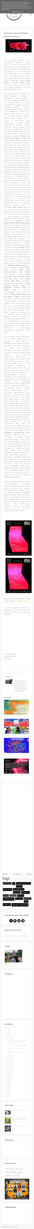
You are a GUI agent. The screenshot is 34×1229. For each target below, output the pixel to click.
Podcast (26, 901)
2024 (7, 1032)
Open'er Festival (7, 889)
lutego (9, 1072)
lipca (9, 1061)
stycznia (9, 1074)
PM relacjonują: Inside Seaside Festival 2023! (17, 1040)
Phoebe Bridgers (27, 898)
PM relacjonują (8, 899)
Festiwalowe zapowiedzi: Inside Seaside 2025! (14, 774)
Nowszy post (5, 874)
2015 (7, 1090)
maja (9, 1066)
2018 (7, 1084)
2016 (7, 1088)
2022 (7, 1076)
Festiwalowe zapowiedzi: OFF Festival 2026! (14, 716)
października (10, 1055)
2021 (7, 1078)
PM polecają (5, 895)
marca (9, 1070)
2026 (7, 1028)
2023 (7, 1034)
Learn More (14, 11)
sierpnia (9, 1059)
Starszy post (29, 874)
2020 (7, 1080)
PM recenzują (20, 895)
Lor (14, 883)
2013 (7, 1094)
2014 (7, 1092)
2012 (7, 1096)
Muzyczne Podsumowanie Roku (23, 883)
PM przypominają (13, 895)
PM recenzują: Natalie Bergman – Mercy (20, 1110)
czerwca (9, 1064)
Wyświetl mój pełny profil (10, 965)
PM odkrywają (25, 892)
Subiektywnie (6, 904)
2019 (7, 1082)
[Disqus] (17, 808)
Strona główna (17, 874)
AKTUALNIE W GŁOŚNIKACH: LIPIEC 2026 (14, 1172)
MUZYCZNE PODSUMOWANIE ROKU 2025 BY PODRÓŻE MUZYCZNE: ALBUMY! (19, 1119)
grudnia (9, 1036)
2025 (7, 1030)
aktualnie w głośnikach (20, 905)
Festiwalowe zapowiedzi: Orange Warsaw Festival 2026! (16, 735)
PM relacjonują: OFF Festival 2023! (19, 1126)
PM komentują (17, 892)
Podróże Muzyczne (10, 963)
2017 (7, 1086)
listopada (10, 1038)
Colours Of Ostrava (7, 883)
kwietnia (10, 1068)
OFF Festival (19, 886)
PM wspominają (19, 898)
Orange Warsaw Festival (19, 889)
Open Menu (30, 13)
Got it (21, 11)
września (10, 1057)
